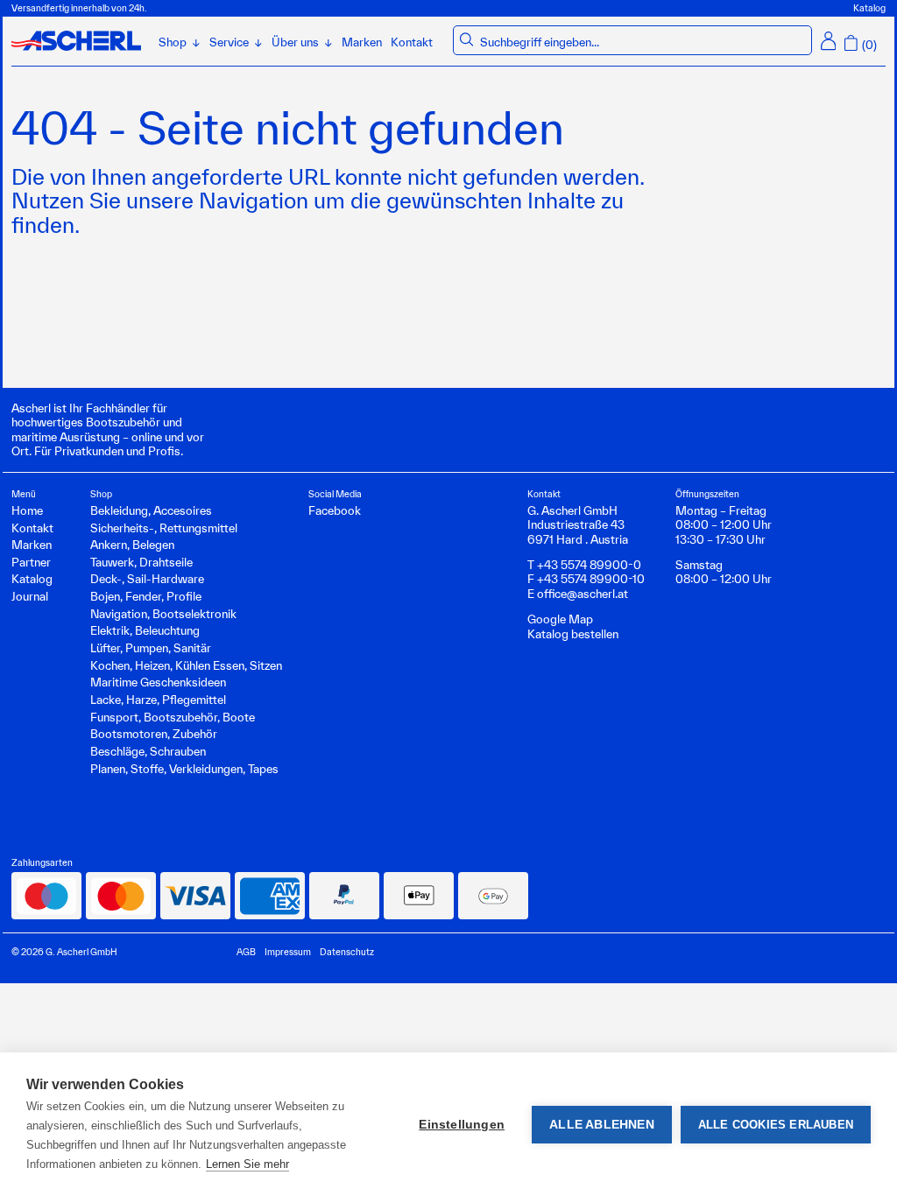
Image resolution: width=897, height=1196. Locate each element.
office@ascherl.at (582, 594)
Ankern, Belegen (132, 545)
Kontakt (412, 42)
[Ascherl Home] (76, 41)
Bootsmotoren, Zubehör (153, 734)
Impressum (288, 951)
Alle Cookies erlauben (775, 1124)
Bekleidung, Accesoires (151, 510)
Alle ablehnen (601, 1124)
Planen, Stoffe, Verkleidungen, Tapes (184, 769)
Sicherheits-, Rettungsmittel (163, 528)
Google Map (560, 619)
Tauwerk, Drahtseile (141, 562)
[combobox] (643, 42)
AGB (246, 951)
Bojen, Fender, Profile (145, 596)
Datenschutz (347, 951)
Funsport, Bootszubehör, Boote (172, 717)
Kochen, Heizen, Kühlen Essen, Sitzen (186, 665)
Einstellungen (462, 1124)
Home (27, 510)
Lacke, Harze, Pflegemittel (158, 700)
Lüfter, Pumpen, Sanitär (150, 648)
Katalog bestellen (572, 634)
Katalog (869, 8)
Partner (31, 562)
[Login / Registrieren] (828, 41)
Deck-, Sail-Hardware (147, 579)
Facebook (334, 510)
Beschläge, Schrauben (148, 751)
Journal (29, 596)
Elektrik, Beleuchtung (145, 630)
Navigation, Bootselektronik (163, 614)
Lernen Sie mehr (247, 1164)
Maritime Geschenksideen (158, 682)
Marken (362, 42)
